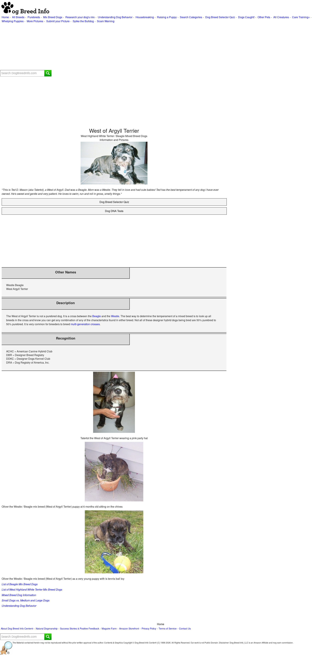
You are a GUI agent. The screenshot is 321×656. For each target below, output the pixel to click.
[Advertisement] (100, 46)
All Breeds (18, 17)
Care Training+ (301, 17)
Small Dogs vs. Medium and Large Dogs (25, 600)
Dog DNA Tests (114, 211)
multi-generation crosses (85, 324)
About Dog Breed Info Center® (17, 628)
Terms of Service (168, 628)
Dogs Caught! (246, 17)
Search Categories (191, 17)
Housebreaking (145, 17)
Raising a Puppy (167, 17)
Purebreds (34, 17)
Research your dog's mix (80, 17)
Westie (115, 316)
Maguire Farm (109, 628)
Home (5, 17)
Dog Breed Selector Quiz (220, 17)
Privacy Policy (149, 628)
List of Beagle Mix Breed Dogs (20, 584)
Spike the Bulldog (83, 21)
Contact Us (185, 628)
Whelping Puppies (13, 21)
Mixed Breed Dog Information (19, 595)
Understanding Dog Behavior (115, 17)
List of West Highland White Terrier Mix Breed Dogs (32, 589)
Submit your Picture (58, 21)
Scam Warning (105, 21)
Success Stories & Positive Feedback (79, 628)
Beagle (96, 316)
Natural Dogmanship (47, 628)
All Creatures (281, 17)
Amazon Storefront (129, 628)
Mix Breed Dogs (52, 17)
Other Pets (264, 17)
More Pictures (35, 21)
